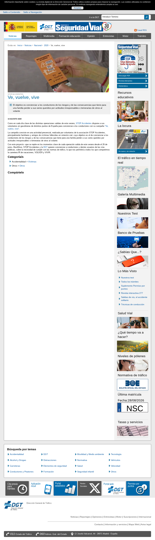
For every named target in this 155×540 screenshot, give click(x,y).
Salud (80, 466)
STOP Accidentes (84, 123)
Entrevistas (108, 36)
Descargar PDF (124, 76)
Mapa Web (134, 524)
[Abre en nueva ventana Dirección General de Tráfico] (46, 27)
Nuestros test (127, 277)
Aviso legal (146, 524)
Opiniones (97, 517)
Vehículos (115, 460)
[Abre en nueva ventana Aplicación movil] (41, 488)
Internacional (145, 517)
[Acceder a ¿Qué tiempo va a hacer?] (132, 346)
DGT (45, 147)
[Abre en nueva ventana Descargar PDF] (128, 59)
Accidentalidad (17, 454)
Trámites (141, 36)
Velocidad (115, 466)
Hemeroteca (123, 86)
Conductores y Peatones (21, 471)
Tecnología (116, 454)
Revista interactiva (125, 81)
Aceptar (77, 8)
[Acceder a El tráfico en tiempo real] (132, 178)
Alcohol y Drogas (18, 460)
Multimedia (49, 36)
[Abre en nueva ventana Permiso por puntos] (138, 488)
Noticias (13, 36)
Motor (125, 36)
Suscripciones (130, 517)
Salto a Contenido (11, 12)
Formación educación (69, 36)
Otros (22, 165)
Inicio (19, 45)
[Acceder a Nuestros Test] (132, 222)
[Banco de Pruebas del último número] (132, 242)
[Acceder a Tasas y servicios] (132, 430)
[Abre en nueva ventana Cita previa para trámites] (17, 488)
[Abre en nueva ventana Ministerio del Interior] (20, 27)
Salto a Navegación (32, 12)
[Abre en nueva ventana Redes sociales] (89, 488)
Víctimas (32, 161)
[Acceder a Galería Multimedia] (132, 203)
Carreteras (15, 466)
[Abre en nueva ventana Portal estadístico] (65, 488)
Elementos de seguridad (55, 466)
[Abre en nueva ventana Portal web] (114, 488)
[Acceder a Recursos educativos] (132, 111)
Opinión (91, 36)
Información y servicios (116, 524)
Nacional (38, 45)
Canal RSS (142, 30)
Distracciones (49, 460)
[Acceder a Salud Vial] (132, 322)
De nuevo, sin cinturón (127, 151)
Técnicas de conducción (132, 304)
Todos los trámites (130, 281)
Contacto (98, 524)
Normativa (82, 460)
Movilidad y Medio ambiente (90, 454)
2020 (46, 45)
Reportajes (31, 36)
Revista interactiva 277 (132, 293)
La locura (132, 140)
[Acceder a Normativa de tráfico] (132, 384)
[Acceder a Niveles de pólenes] (132, 365)
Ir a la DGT (94, 17)
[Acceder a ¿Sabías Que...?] (132, 261)
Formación (48, 471)
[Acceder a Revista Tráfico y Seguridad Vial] (83, 26)
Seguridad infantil (85, 471)
